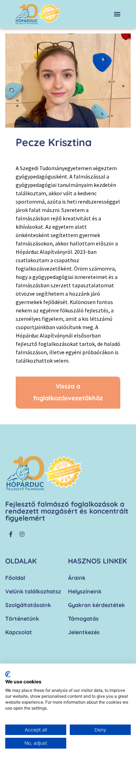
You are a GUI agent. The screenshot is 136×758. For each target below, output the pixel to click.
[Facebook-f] (10, 534)
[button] (117, 14)
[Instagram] (22, 534)
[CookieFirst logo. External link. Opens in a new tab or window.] (7, 674)
